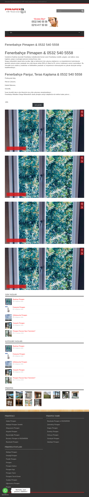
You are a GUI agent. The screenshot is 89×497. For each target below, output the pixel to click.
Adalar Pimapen (11, 421)
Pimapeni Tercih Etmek (13, 476)
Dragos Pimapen (52, 428)
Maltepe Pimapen (11, 452)
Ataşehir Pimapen (11, 431)
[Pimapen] (15, 12)
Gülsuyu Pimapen (52, 435)
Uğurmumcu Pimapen (13, 483)
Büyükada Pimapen (12, 442)
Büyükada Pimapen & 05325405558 (58, 421)
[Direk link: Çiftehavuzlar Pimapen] (8, 320)
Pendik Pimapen (11, 459)
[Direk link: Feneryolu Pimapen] (8, 312)
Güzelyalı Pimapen (53, 438)
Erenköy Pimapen (52, 431)
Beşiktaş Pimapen (18, 299)
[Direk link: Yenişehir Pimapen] (8, 328)
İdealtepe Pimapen (53, 442)
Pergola (8, 487)
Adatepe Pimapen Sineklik (14, 424)
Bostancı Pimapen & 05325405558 (17, 438)
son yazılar (38, 105)
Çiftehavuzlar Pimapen (20, 315)
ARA (6, 102)
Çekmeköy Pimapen (53, 424)
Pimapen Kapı (10, 469)
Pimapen (9, 462)
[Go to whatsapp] (5, 490)
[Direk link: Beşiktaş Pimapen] (8, 304)
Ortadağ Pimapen (11, 455)
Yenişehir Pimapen (19, 323)
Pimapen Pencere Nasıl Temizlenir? (24, 331)
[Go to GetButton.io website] (5, 494)
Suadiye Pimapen (11, 480)
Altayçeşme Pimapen (12, 428)
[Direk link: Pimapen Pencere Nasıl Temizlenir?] (8, 336)
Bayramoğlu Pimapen (12, 435)
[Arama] (82, 11)
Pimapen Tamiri (11, 473)
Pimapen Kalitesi (11, 466)
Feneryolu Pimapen (17, 148)
